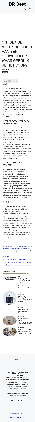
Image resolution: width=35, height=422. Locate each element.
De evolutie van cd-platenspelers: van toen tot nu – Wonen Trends (25, 332)
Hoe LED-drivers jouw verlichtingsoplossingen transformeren (25, 321)
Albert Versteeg (6, 69)
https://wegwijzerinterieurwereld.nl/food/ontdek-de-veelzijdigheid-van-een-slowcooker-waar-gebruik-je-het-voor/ (17, 248)
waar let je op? (23, 288)
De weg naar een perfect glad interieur (23, 311)
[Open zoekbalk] (24, 9)
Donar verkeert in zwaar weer (15, 259)
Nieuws (5, 72)
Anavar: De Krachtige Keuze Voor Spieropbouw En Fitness (25, 298)
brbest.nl (16, 413)
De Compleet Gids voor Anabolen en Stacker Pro (24, 280)
